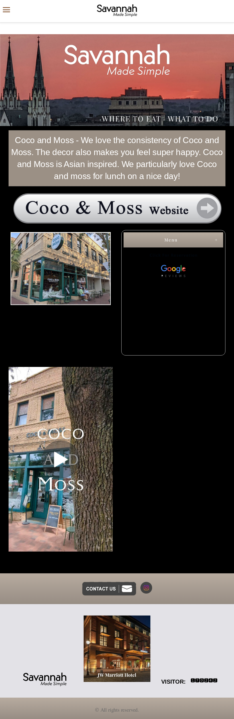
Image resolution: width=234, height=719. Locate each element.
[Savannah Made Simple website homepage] (117, 10)
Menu (171, 240)
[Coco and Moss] (117, 208)
